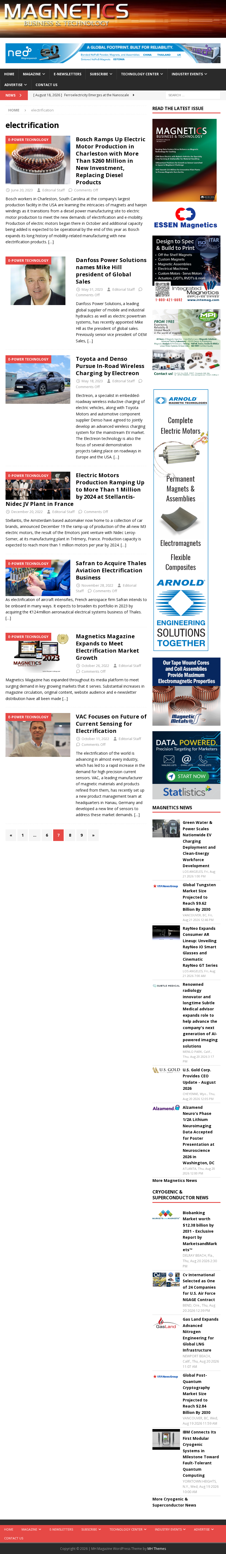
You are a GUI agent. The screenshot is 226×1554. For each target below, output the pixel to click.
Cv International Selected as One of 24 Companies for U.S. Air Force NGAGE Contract (199, 1287)
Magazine (32, 74)
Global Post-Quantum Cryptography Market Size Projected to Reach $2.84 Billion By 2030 (196, 1394)
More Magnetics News (174, 1180)
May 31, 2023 (92, 289)
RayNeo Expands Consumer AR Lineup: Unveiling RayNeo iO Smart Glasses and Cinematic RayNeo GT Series (200, 947)
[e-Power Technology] (38, 160)
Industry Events (187, 74)
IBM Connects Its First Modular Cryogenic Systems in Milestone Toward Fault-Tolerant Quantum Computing (201, 1453)
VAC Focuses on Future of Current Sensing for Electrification (111, 724)
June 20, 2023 (22, 190)
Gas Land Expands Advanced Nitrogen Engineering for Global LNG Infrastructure (201, 1335)
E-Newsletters (67, 74)
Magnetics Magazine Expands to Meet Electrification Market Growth (107, 646)
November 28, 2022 (97, 585)
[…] (51, 241)
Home (9, 74)
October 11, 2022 (95, 738)
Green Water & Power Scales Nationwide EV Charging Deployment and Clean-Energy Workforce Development (199, 844)
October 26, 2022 (95, 665)
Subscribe (99, 74)
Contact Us (46, 84)
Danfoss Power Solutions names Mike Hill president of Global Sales (111, 270)
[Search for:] (192, 94)
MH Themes (156, 1548)
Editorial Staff (53, 190)
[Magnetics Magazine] (113, 34)
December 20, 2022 (27, 511)
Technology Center (140, 74)
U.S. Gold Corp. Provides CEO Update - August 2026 (199, 1079)
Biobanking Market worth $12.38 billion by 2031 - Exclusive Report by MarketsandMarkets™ (200, 1231)
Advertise (13, 84)
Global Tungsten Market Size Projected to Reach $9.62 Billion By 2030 (199, 897)
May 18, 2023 (92, 380)
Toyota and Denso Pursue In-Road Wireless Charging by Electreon (110, 366)
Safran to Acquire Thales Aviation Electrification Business (111, 570)
